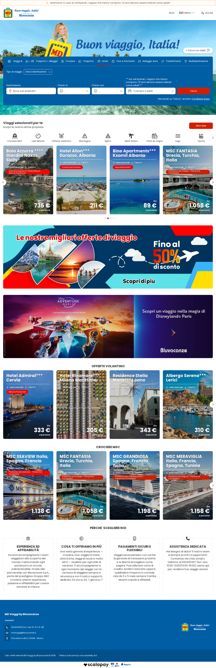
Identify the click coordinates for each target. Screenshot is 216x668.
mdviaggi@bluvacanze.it (23, 632)
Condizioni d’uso (201, 98)
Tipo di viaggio (14, 71)
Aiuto (172, 12)
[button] (213, 138)
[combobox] (31, 91)
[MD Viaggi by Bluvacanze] (195, 627)
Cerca (193, 91)
